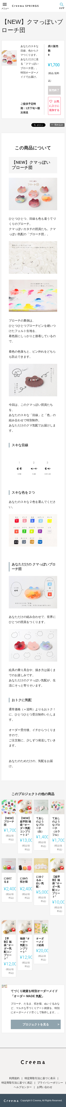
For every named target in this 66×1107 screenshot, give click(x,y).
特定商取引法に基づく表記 (16, 1082)
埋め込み (58, 124)
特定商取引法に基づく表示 (40, 1078)
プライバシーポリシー (50, 1082)
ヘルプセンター (23, 1087)
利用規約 (14, 1078)
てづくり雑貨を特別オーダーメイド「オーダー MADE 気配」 (34, 993)
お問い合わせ (44, 1087)
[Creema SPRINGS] (25, 6)
